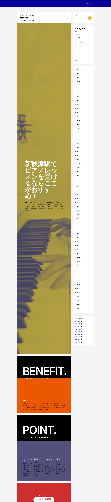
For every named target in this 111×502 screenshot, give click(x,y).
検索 (76, 15)
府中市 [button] (78, 237)
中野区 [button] (78, 139)
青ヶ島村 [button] (78, 284)
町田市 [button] (78, 245)
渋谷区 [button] (78, 104)
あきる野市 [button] (79, 163)
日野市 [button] (78, 233)
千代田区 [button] (78, 132)
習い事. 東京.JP (89, 3)
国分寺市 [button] (78, 186)
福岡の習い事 (78, 342)
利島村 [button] (78, 296)
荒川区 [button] (78, 73)
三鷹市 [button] (78, 249)
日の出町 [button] (78, 265)
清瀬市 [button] (78, 175)
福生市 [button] (78, 241)
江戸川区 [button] (78, 81)
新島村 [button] (78, 300)
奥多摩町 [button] (78, 261)
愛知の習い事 (78, 334)
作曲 (76, 60)
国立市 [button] (78, 179)
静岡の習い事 (78, 331)
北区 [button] (78, 92)
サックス (77, 45)
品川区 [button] (78, 100)
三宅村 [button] (78, 308)
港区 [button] (78, 151)
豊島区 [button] (78, 135)
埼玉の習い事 (78, 321)
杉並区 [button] (78, 112)
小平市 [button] (78, 190)
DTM (76, 32)
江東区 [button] (78, 96)
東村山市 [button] (78, 225)
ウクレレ (77, 34)
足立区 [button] (78, 69)
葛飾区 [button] (78, 88)
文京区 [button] (78, 147)
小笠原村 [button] (78, 288)
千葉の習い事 (78, 324)
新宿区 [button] (78, 108)
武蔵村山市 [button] (79, 257)
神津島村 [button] (78, 292)
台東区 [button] (78, 124)
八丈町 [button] (78, 280)
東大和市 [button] (78, 229)
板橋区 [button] (78, 77)
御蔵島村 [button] (78, 304)
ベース (77, 55)
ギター (77, 39)
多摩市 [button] (78, 202)
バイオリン (78, 50)
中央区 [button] (78, 128)
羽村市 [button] (78, 218)
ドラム (77, 47)
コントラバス (78, 42)
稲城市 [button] (78, 167)
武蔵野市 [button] (78, 253)
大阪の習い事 (78, 337)
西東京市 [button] (78, 210)
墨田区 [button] (78, 116)
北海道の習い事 (79, 318)
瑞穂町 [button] (78, 269)
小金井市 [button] (78, 182)
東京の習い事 (78, 326)
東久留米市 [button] (79, 222)
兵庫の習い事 (78, 339)
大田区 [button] (78, 85)
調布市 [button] (78, 206)
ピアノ (77, 52)
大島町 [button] (78, 276)
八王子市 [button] (78, 214)
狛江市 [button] (78, 194)
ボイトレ (77, 58)
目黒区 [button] (78, 155)
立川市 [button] (78, 198)
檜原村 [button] (78, 272)
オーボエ (77, 37)
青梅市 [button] (78, 171)
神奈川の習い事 (79, 329)
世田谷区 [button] (78, 120)
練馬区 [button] (78, 143)
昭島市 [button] (78, 159)
